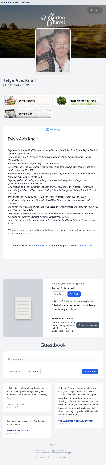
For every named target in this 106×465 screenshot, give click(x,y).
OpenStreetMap (56, 457)
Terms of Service (60, 453)
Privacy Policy (45, 453)
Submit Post (90, 371)
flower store (86, 245)
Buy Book (74, 294)
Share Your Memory (88, 325)
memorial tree (42, 245)
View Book (58, 294)
